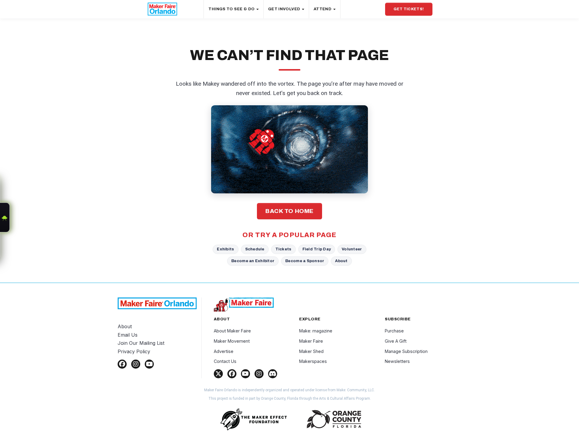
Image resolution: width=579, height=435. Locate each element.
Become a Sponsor (304, 261)
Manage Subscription (406, 351)
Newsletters (397, 361)
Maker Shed (311, 351)
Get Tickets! (409, 9)
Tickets (283, 249)
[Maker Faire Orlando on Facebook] (122, 364)
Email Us (128, 335)
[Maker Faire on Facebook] (231, 373)
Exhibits (225, 249)
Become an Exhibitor (252, 261)
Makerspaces (313, 361)
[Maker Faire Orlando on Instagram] (135, 364)
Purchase (394, 330)
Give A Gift (396, 341)
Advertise (223, 351)
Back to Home (289, 211)
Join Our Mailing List (141, 343)
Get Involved (284, 9)
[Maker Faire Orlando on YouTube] (149, 364)
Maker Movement (232, 341)
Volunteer (352, 249)
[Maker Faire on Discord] (272, 373)
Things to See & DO (231, 9)
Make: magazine (315, 330)
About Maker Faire (232, 330)
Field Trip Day (316, 249)
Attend (323, 9)
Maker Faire (311, 341)
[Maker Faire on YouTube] (245, 373)
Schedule (254, 249)
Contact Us (225, 361)
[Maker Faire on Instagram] (259, 373)
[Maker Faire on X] (218, 373)
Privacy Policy (134, 351)
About (341, 261)
